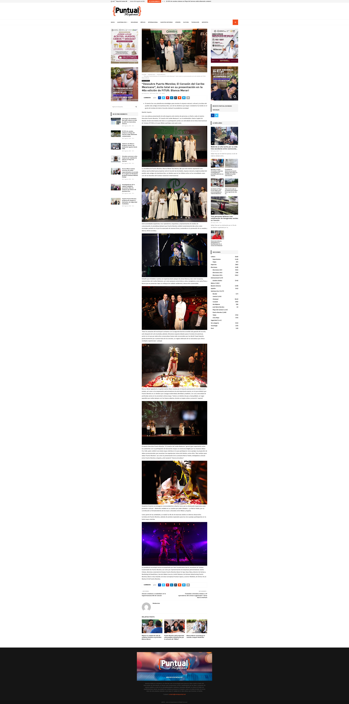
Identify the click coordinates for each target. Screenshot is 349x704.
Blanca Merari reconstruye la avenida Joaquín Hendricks (196, 636)
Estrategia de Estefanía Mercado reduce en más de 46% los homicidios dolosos (129, 121)
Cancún (215, 296)
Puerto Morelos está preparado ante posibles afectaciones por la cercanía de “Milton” (174, 637)
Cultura (186, 22)
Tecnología (195, 22)
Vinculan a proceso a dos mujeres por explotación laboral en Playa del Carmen (129, 159)
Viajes (214, 262)
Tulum (214, 315)
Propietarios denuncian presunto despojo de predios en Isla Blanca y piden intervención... (231, 172)
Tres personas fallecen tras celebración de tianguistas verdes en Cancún (224, 218)
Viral (212, 328)
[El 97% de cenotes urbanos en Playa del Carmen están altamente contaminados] (116, 133)
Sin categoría (215, 323)
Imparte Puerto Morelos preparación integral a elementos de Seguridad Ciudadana (129, 201)
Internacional (153, 22)
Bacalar (215, 294)
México (143, 22)
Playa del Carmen (218, 310)
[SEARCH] (136, 107)
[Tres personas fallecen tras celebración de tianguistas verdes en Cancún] (224, 205)
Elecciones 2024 (217, 275)
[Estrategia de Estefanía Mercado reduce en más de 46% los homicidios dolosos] (116, 121)
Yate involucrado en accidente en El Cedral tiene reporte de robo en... (231, 191)
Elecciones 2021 (217, 270)
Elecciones (214, 267)
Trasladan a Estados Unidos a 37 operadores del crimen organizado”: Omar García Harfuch (192, 595)
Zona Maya (216, 317)
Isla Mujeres (216, 304)
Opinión (177, 22)
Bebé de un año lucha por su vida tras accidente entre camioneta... (224, 148)
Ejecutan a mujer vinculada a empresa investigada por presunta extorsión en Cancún (217, 172)
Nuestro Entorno (167, 22)
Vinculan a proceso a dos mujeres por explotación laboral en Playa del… (188, 1)
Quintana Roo (122, 22)
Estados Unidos (217, 280)
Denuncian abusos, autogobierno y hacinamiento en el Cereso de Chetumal (216, 243)
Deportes (205, 22)
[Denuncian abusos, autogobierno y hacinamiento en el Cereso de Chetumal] (217, 234)
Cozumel (215, 302)
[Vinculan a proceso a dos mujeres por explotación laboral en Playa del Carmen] (116, 159)
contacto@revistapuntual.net (177, 694)
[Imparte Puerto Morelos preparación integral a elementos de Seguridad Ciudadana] (116, 201)
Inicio (113, 22)
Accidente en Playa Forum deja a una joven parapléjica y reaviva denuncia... (216, 191)
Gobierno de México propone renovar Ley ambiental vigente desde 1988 (129, 146)
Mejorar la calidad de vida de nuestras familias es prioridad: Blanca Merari (152, 637)
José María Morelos (218, 307)
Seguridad (134, 22)
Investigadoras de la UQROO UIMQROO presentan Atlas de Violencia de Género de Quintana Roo (129, 188)
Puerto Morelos (145, 80)
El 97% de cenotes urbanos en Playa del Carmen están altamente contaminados (129, 133)
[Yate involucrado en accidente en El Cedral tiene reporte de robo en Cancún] (231, 182)
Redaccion (146, 93)
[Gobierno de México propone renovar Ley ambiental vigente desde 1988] (116, 146)
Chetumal (215, 299)
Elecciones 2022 (217, 272)
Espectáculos (217, 259)
